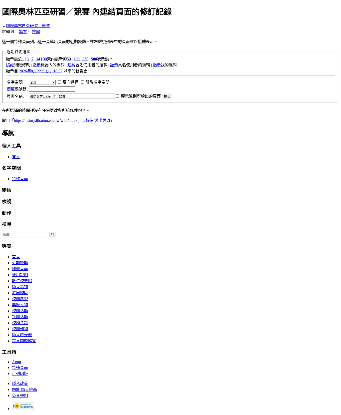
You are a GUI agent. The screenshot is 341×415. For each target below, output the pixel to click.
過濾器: (17, 89)
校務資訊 (20, 323)
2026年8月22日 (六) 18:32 (40, 71)
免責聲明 (20, 395)
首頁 (16, 257)
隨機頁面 (20, 269)
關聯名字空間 (98, 82)
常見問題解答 (24, 341)
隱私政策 (20, 383)
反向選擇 (71, 82)
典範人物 (20, 305)
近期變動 (20, 263)
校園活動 (20, 311)
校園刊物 (20, 329)
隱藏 (10, 65)
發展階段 (20, 293)
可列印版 (20, 373)
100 (77, 59)
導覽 (23, 32)
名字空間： (17, 82)
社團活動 (20, 317)
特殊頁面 (20, 179)
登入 (16, 157)
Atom (16, 362)
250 (85, 59)
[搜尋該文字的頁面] (52, 234)
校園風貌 (20, 299)
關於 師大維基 (24, 389)
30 (45, 59)
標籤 (11, 89)
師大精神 (20, 287)
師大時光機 (22, 335)
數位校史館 (22, 281)
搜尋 (36, 32)
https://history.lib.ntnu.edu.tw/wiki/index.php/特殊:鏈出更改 (62, 120)
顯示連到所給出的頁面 (141, 96)
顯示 (37, 65)
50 (69, 59)
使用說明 (20, 275)
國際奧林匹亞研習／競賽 (28, 26)
